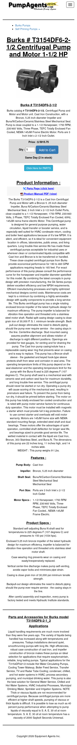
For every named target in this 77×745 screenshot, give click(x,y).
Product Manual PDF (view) (40, 193)
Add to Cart (47, 149)
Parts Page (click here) (40, 188)
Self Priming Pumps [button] (26, 29)
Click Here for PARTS (39, 168)
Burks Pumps (22, 25)
